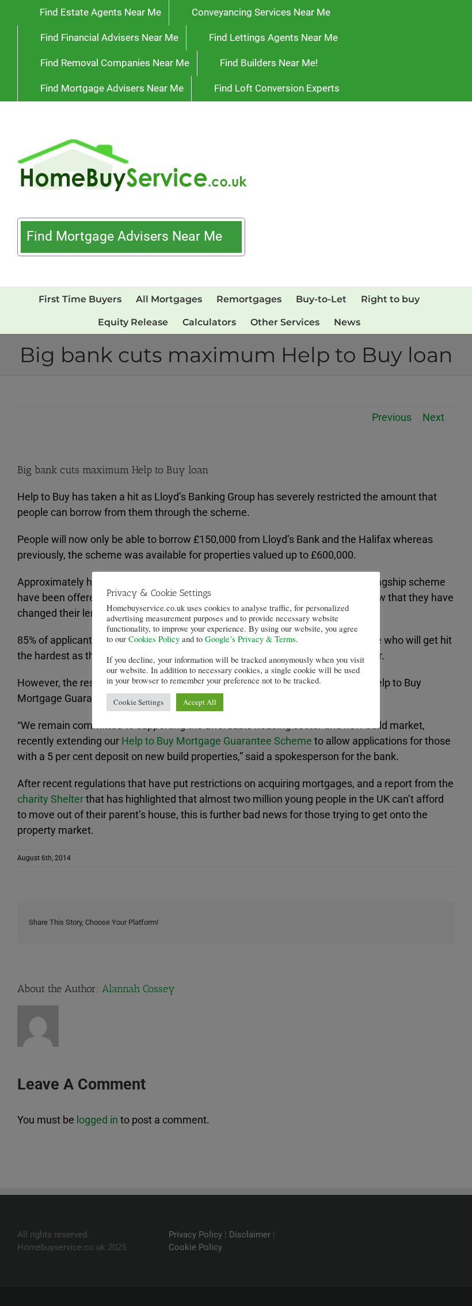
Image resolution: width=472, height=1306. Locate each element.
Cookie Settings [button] (138, 702)
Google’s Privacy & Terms (250, 638)
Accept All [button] (199, 702)
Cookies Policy (154, 638)
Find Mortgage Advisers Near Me (126, 236)
